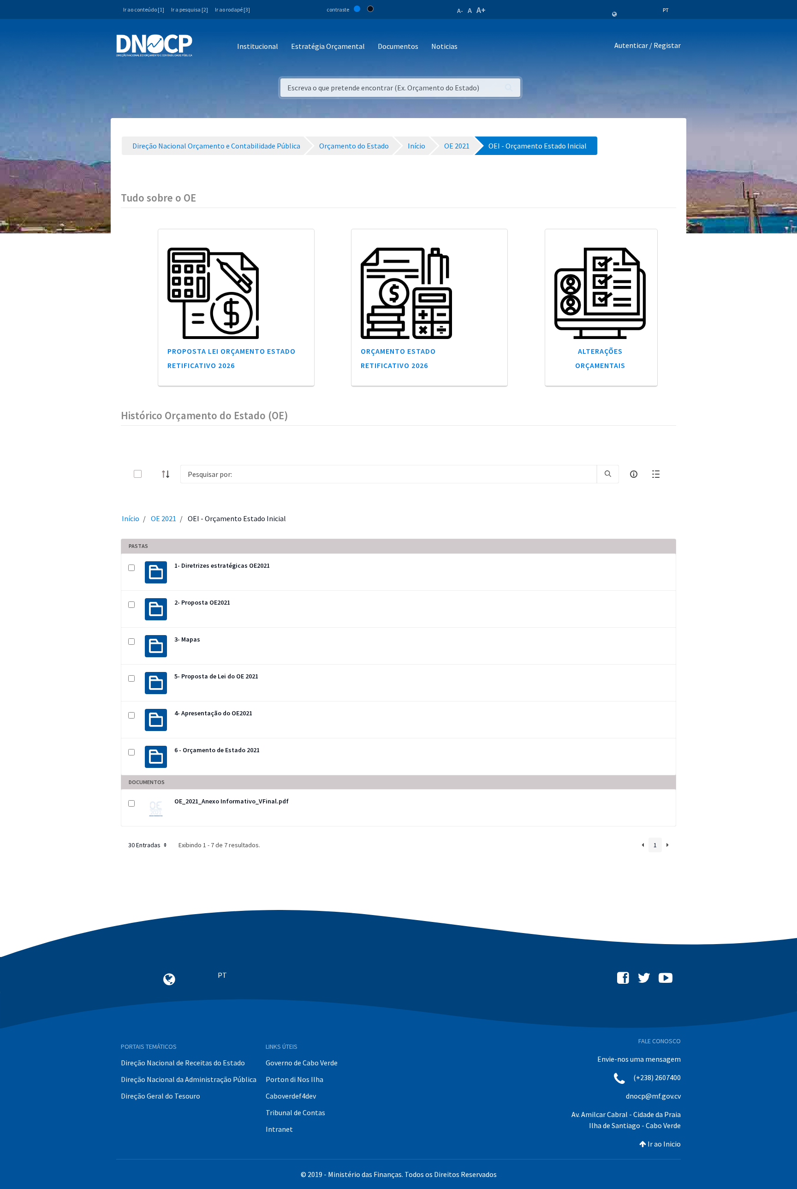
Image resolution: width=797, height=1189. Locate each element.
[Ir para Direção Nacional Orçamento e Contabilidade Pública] (154, 45)
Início (130, 518)
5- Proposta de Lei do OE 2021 (216, 676)
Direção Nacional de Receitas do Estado (183, 1062)
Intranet (279, 1129)
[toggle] (152, 473)
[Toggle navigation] (204, 46)
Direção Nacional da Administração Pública (188, 1079)
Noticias (444, 46)
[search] (608, 474)
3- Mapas (187, 639)
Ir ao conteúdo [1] (143, 9)
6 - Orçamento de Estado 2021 (217, 750)
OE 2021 (163, 518)
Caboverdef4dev (291, 1095)
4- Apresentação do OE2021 (213, 713)
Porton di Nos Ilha (294, 1079)
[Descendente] (168, 474)
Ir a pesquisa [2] (189, 9)
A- (460, 10)
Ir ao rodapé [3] (232, 9)
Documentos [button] (398, 46)
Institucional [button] (257, 46)
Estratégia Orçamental (328, 46)
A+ (481, 10)
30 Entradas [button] (145, 845)
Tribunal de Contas (295, 1112)
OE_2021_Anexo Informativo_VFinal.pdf (231, 801)
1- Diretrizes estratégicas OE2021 (222, 565)
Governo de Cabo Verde (302, 1062)
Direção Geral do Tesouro (160, 1095)
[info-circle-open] (633, 474)
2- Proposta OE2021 (202, 602)
